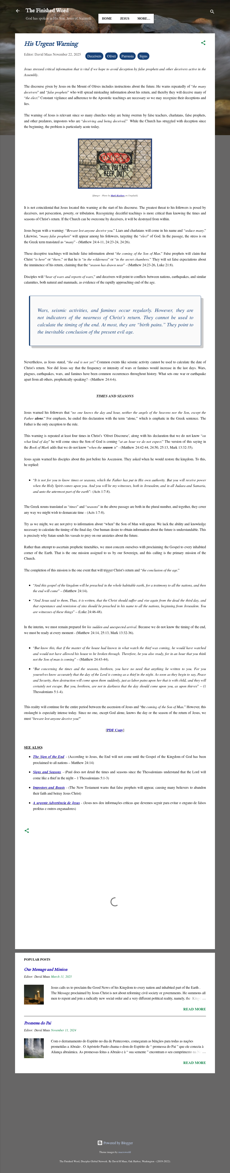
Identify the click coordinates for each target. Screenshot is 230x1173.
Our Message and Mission (45, 969)
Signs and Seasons (47, 771)
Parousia (128, 56)
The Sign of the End (48, 756)
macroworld (124, 1152)
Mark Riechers (118, 195)
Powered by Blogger (118, 1142)
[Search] (212, 12)
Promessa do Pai (37, 1023)
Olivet (111, 56)
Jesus (124, 18)
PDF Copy (115, 729)
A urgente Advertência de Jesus (56, 802)
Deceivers (94, 56)
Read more (194, 1009)
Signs (143, 56)
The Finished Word (47, 10)
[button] (203, 43)
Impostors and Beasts (49, 787)
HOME (107, 18)
